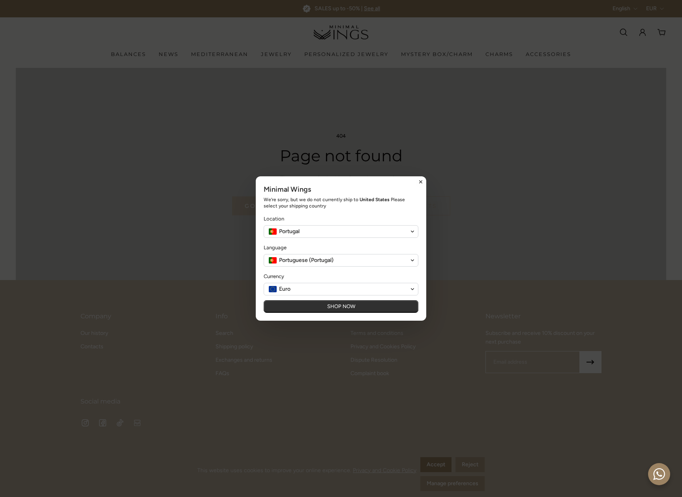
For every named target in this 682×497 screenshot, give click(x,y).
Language (275, 247)
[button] (341, 231)
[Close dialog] (421, 182)
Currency (274, 276)
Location (274, 219)
